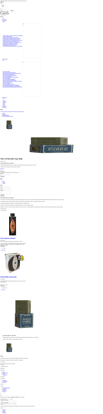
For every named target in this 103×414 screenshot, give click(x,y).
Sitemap (4, 373)
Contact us (4, 389)
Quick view (2, 250)
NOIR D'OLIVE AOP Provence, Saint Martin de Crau (12, 42)
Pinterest (4, 183)
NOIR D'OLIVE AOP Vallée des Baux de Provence (11, 38)
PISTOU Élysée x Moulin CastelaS (9, 74)
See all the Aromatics (6, 71)
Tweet (4, 182)
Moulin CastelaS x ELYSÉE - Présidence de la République (13, 35)
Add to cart (2, 176)
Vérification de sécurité (4, 400)
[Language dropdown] (1, 2)
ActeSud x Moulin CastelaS (7, 36)
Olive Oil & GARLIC (6, 83)
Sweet (4, 103)
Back (3, 21)
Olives (4, 100)
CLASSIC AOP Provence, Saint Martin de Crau (11, 41)
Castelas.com (5, 374)
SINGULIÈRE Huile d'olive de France (9, 45)
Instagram (4, 412)
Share (4, 181)
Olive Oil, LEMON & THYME (8, 84)
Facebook (4, 409)
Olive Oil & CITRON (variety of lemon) (10, 75)
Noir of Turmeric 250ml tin (7, 238)
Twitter (4, 410)
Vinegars (4, 102)
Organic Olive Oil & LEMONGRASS (9, 80)
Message (1, 190)
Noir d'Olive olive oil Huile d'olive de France (10, 44)
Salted (4, 104)
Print (1, 178)
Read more (2, 168)
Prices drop (4, 380)
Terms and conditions (6, 387)
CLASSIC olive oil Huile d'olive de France (10, 43)
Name (1, 185)
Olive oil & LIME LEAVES (7, 82)
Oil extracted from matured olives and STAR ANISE (12, 73)
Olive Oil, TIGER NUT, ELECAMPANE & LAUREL (12, 81)
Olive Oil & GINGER (6, 78)
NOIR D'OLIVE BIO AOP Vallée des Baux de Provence (12, 40)
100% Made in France (20, 111)
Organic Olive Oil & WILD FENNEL (9, 72)
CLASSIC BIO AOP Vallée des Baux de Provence (11, 39)
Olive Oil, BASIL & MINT (7, 76)
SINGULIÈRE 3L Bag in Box (8, 277)
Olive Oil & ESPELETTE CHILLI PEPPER (10, 77)
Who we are (5, 390)
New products (5, 381)
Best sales (4, 382)
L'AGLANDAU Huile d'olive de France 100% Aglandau (12, 46)
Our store (4, 391)
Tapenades (4, 101)
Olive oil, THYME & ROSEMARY (9, 79)
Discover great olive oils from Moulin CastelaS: (8, 111)
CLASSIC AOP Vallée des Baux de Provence (10, 37)
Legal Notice (5, 388)
